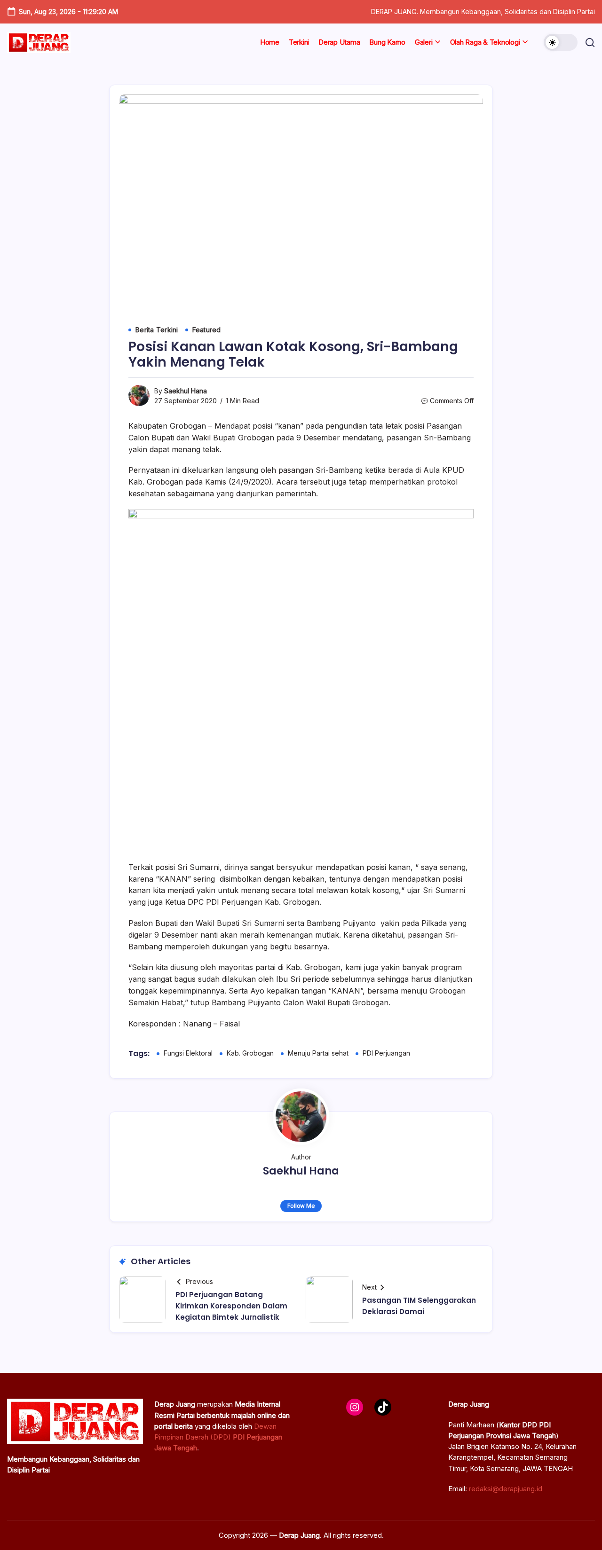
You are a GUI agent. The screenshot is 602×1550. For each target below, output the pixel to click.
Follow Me (301, 1205)
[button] (561, 42)
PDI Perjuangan (386, 1053)
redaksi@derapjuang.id (505, 1488)
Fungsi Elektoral (188, 1053)
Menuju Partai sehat (318, 1053)
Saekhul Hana (185, 391)
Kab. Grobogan (250, 1053)
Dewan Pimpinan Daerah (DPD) (218, 1437)
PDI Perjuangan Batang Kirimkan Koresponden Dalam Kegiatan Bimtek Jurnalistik (231, 1306)
